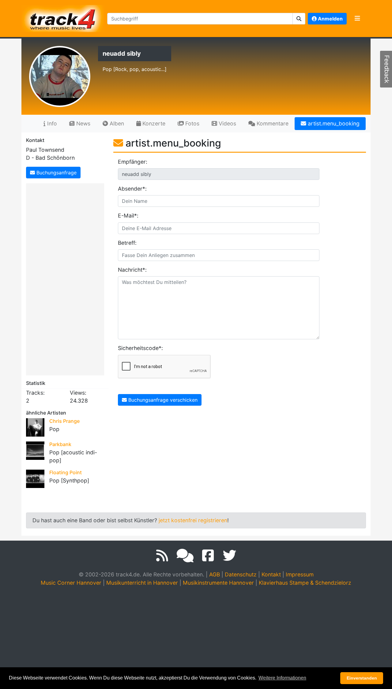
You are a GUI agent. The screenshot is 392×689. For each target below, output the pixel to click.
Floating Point (65, 472)
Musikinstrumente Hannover (218, 582)
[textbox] (200, 18)
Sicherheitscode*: (137, 348)
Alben (116, 123)
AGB (214, 574)
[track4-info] (185, 555)
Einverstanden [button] (362, 678)
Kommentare (271, 123)
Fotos (191, 123)
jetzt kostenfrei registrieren (193, 520)
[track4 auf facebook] (208, 555)
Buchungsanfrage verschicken (162, 400)
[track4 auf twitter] (229, 555)
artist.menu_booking (333, 123)
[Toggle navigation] (357, 18)
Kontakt (271, 574)
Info (51, 123)
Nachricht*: (132, 269)
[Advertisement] (66, 278)
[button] (299, 18)
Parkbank (60, 444)
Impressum (300, 574)
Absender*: (132, 188)
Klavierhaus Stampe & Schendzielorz (305, 582)
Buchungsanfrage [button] (56, 172)
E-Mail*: (128, 215)
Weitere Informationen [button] (282, 677)
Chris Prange (64, 421)
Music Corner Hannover (71, 582)
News (82, 123)
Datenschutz (241, 574)
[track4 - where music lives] (63, 17)
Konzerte (153, 123)
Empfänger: (132, 161)
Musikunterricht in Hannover (142, 582)
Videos (226, 123)
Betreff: (127, 243)
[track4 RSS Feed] (162, 555)
